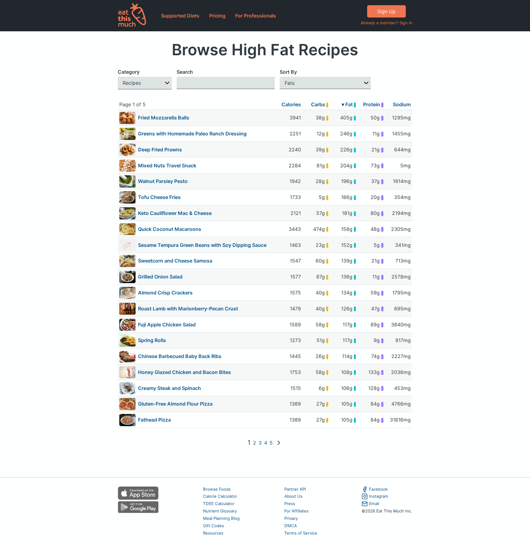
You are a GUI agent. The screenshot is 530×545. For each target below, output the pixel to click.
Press (289, 503)
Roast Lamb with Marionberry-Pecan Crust (188, 309)
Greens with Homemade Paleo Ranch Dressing (192, 133)
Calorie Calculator (220, 496)
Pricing (217, 16)
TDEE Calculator (218, 503)
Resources (213, 533)
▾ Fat (348, 104)
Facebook (378, 489)
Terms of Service (300, 533)
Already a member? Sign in (386, 22)
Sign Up (386, 11)
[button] (145, 83)
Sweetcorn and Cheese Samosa (175, 261)
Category (129, 72)
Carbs (318, 104)
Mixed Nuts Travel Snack (167, 165)
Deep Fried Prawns (160, 149)
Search (185, 72)
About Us (293, 496)
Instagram (378, 496)
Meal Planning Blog (221, 518)
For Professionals (255, 16)
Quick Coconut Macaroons (169, 229)
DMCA (290, 525)
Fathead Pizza (154, 420)
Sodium (402, 104)
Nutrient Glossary (220, 510)
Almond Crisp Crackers (165, 293)
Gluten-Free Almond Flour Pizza (175, 404)
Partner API (295, 489)
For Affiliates (296, 510)
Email (374, 503)
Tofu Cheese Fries (159, 197)
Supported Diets (180, 16)
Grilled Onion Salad (160, 277)
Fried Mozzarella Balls (163, 118)
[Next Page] (278, 443)
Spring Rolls (152, 340)
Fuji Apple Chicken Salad (167, 324)
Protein (372, 104)
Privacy (291, 518)
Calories (291, 104)
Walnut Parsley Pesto (163, 181)
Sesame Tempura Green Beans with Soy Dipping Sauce (202, 245)
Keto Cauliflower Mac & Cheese (175, 213)
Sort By (288, 72)
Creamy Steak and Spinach (169, 388)
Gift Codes (213, 525)
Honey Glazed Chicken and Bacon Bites (184, 372)
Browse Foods (217, 489)
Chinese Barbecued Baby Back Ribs (179, 356)
